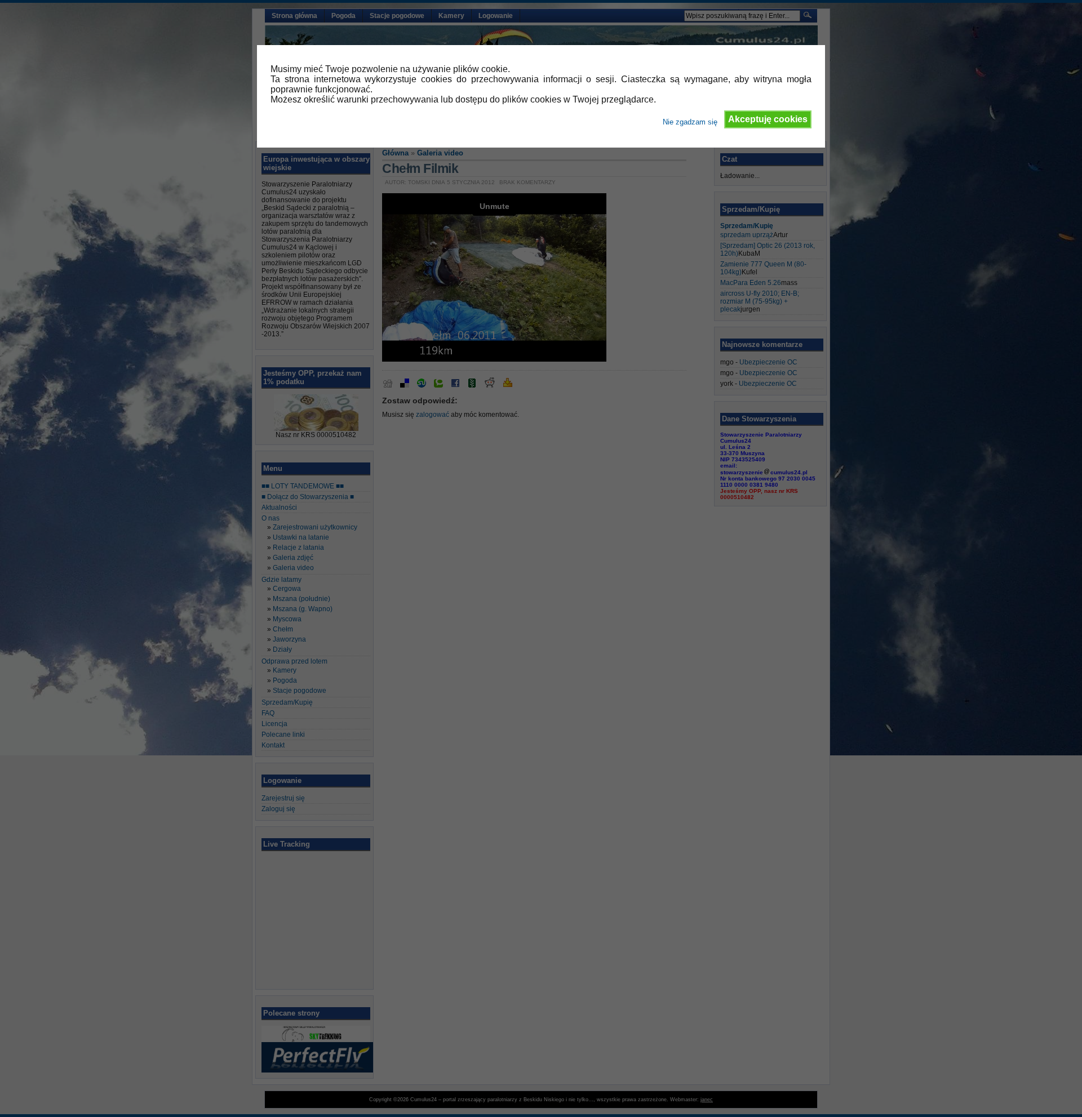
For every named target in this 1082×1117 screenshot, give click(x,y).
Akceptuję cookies (768, 119)
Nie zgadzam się (690, 122)
